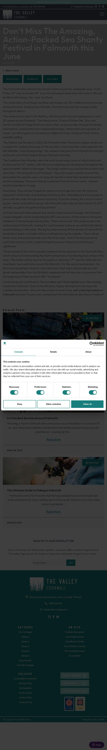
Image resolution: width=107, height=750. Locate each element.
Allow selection (53, 404)
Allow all (87, 404)
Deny (19, 404)
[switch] (40, 392)
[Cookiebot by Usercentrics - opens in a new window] (91, 344)
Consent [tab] (18, 352)
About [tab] (88, 352)
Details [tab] (53, 352)
